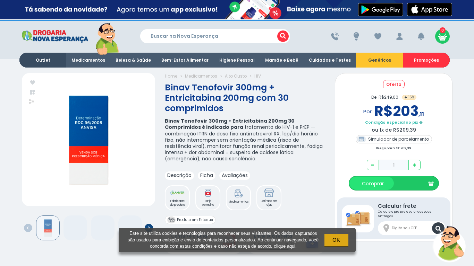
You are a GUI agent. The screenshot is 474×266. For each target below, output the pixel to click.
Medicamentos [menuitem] (88, 60)
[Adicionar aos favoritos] (33, 83)
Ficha (206, 175)
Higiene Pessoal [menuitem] (237, 60)
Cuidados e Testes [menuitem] (330, 60)
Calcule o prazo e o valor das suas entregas (404, 210)
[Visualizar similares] (33, 92)
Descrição (179, 175)
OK (336, 240)
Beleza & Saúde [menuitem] (133, 60)
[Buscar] (283, 36)
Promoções (426, 60)
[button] (177, 197)
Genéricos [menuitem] (379, 60)
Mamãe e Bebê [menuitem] (281, 60)
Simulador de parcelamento (398, 139)
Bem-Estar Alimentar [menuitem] (185, 60)
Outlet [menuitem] (43, 60)
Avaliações (235, 175)
